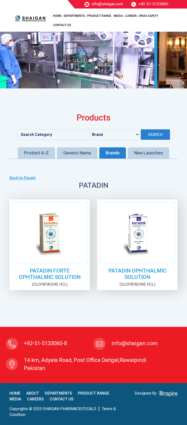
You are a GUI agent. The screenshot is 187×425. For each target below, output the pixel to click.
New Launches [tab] (148, 152)
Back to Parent (22, 178)
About (32, 393)
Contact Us (62, 25)
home (14, 393)
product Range (93, 393)
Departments (74, 16)
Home (57, 16)
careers (35, 399)
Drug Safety (148, 16)
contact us (62, 399)
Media (118, 16)
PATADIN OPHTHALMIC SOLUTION (137, 274)
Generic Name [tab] (77, 152)
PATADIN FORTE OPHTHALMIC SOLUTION (50, 274)
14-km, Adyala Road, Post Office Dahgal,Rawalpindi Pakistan (85, 364)
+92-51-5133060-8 (45, 343)
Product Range (99, 16)
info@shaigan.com (107, 4)
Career (131, 16)
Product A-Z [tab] (36, 152)
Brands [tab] (113, 152)
